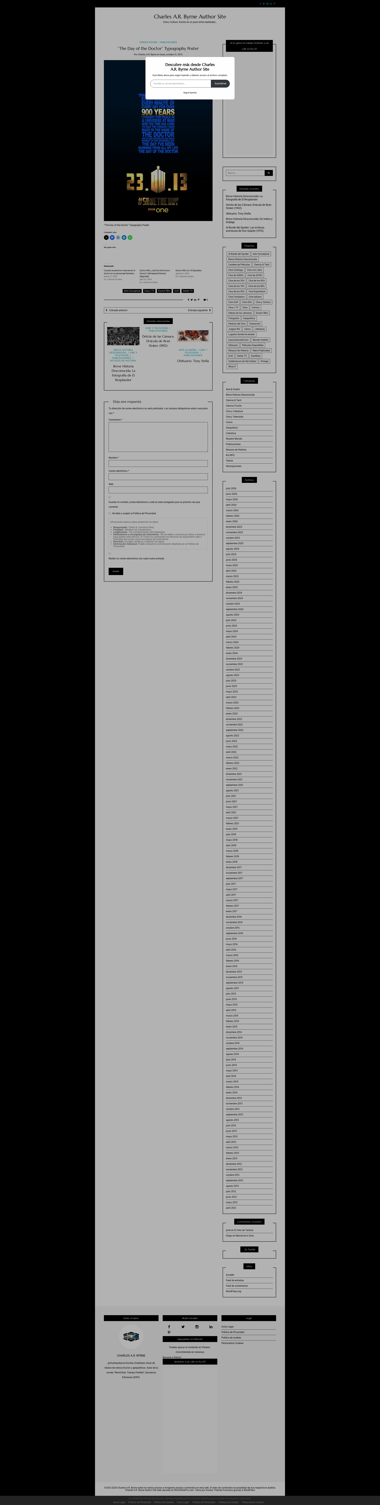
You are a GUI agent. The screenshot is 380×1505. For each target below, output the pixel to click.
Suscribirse (220, 83)
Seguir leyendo (190, 92)
